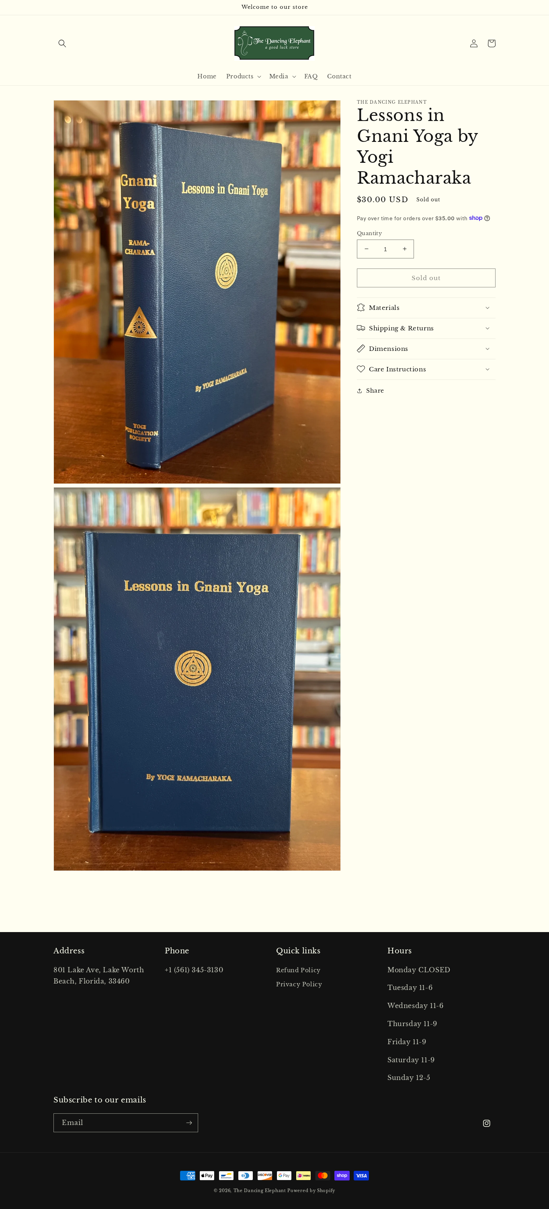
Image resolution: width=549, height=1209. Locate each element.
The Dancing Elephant (261, 1190)
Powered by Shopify (311, 1190)
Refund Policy (298, 970)
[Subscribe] (189, 1122)
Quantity (369, 233)
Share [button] (375, 390)
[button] (62, 43)
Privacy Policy (299, 984)
